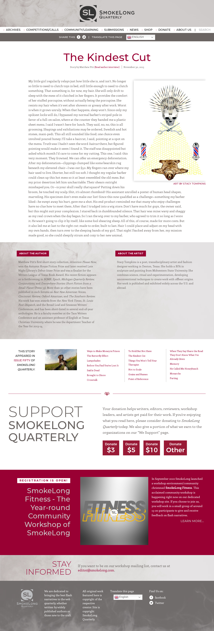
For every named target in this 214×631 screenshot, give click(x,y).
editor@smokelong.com (96, 570)
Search (204, 29)
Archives (13, 29)
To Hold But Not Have (140, 351)
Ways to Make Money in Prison (103, 351)
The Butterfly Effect (97, 355)
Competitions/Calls (42, 29)
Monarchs (175, 373)
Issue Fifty (22, 360)
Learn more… (192, 521)
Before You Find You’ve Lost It (103, 365)
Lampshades (93, 360)
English (137, 37)
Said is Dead (93, 370)
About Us (183, 29)
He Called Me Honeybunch (184, 368)
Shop (148, 29)
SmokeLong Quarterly (107, 13)
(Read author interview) (107, 67)
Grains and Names (138, 374)
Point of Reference (138, 379)
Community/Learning (81, 29)
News (134, 29)
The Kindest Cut (136, 355)
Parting (174, 378)
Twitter (159, 603)
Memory (174, 363)
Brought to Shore (96, 375)
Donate (164, 29)
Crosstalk (92, 379)
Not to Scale (135, 369)
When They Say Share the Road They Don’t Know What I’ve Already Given (186, 355)
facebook (160, 597)
